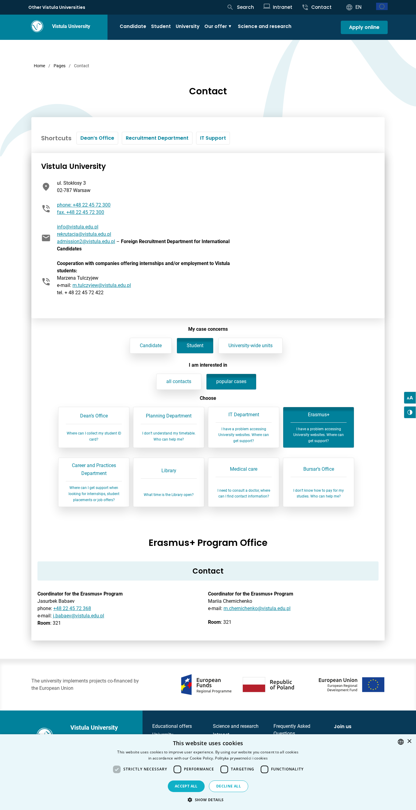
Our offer (215, 26)
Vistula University (71, 26)
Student (161, 26)
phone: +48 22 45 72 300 (84, 205)
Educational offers (172, 726)
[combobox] (401, 742)
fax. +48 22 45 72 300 (80, 212)
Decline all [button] (228, 786)
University (187, 26)
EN (358, 7)
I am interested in (208, 365)
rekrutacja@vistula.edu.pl (84, 234)
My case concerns (208, 329)
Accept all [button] (186, 786)
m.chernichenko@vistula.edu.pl (257, 608)
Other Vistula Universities (56, 7)
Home (39, 65)
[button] (208, 800)
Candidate (133, 26)
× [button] (409, 741)
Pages (59, 65)
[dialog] (208, 772)
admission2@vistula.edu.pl (86, 241)
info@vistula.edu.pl (77, 227)
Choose (208, 398)
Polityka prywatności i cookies (241, 758)
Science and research (264, 26)
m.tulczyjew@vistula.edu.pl (101, 285)
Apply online (364, 27)
